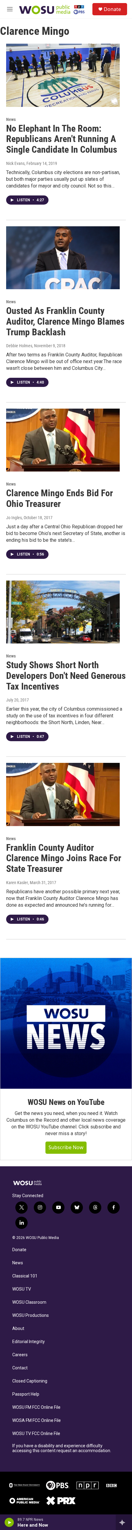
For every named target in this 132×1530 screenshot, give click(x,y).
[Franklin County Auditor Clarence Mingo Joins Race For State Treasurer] (63, 794)
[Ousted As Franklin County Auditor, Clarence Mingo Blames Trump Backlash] (63, 257)
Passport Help (25, 1394)
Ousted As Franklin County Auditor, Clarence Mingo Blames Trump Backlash (65, 321)
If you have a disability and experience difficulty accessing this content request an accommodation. (61, 1448)
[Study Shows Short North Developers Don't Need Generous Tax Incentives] (63, 612)
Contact (20, 1368)
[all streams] (124, 1522)
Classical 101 (24, 1276)
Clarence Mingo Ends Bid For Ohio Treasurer (59, 498)
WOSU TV (21, 1289)
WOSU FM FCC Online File (36, 1407)
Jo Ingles (14, 517)
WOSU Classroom (29, 1302)
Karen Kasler (17, 882)
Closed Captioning (29, 1381)
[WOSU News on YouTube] (66, 1023)
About (18, 1328)
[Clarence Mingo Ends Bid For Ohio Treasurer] (63, 440)
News (11, 119)
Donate (112, 9)
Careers (20, 1355)
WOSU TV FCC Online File (36, 1433)
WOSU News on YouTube (66, 1102)
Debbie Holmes (19, 345)
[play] (9, 1522)
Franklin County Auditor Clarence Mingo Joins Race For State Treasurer (63, 858)
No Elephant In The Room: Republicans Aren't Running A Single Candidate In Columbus (61, 139)
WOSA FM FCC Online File (36, 1420)
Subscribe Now (66, 1147)
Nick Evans (15, 163)
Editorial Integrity (28, 1341)
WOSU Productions (30, 1315)
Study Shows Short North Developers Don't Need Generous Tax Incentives (66, 676)
